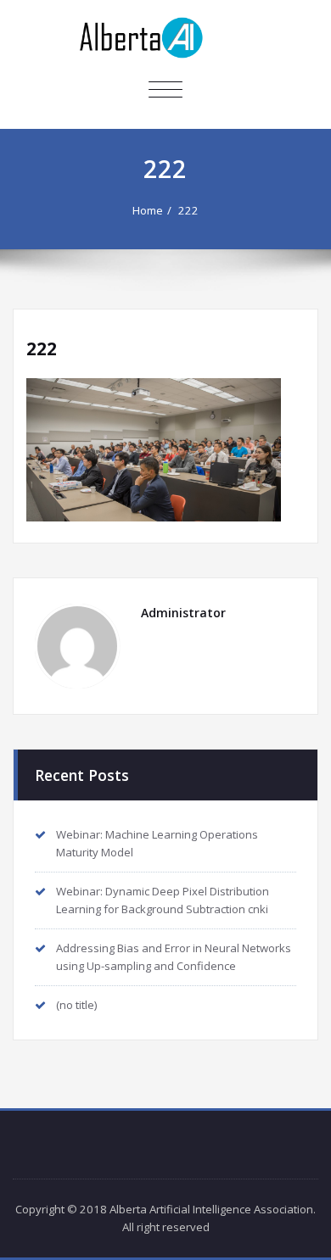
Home (147, 210)
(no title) (76, 1004)
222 (188, 210)
